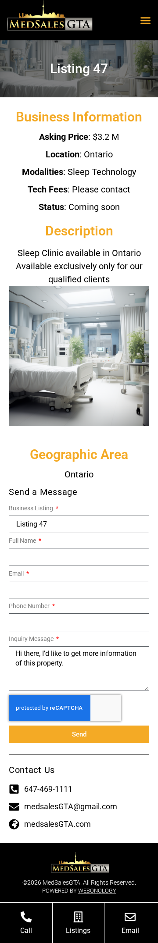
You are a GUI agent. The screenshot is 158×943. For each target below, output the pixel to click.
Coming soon (94, 207)
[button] (145, 20)
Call (26, 930)
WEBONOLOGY (97, 890)
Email (17, 573)
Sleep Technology (102, 172)
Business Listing (31, 508)
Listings (78, 930)
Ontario (98, 154)
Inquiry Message (32, 639)
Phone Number (30, 606)
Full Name (23, 540)
